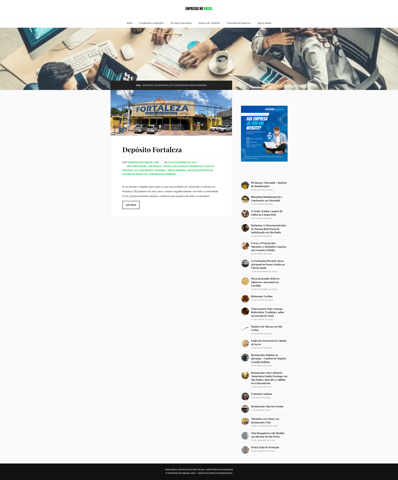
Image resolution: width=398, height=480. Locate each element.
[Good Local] (264, 166)
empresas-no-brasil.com (143, 162)
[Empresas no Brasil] (199, 8)
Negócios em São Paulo (191, 469)
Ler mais (131, 205)
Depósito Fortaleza (152, 149)
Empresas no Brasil (179, 473)
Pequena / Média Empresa (170, 170)
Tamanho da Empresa (238, 22)
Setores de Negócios (209, 22)
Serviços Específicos (181, 22)
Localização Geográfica (151, 22)
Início (129, 22)
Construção (139, 166)
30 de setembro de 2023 (182, 162)
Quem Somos (264, 22)
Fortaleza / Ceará (159, 166)
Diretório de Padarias (220, 469)
